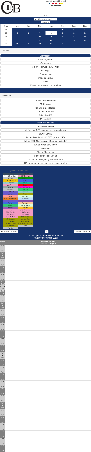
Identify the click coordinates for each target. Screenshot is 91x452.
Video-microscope (48, 241)
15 (51, 37)
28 (40, 44)
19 (17, 40)
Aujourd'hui (45, 22)
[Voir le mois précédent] (38, 19)
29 (51, 44)
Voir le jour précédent (9, 231)
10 (74, 33)
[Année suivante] (55, 19)
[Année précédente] (35, 19)
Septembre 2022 (45, 19)
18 (85, 37)
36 (6, 33)
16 (62, 37)
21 (40, 40)
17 (74, 37)
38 (6, 40)
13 (28, 37)
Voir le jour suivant (82, 231)
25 (85, 40)
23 (62, 40)
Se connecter (56, 6)
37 (6, 37)
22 (51, 40)
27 (28, 44)
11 (85, 33)
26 (17, 44)
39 (6, 44)
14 (40, 37)
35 (6, 29)
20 (28, 40)
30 (62, 44)
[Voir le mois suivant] (53, 19)
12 (17, 37)
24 (74, 40)
